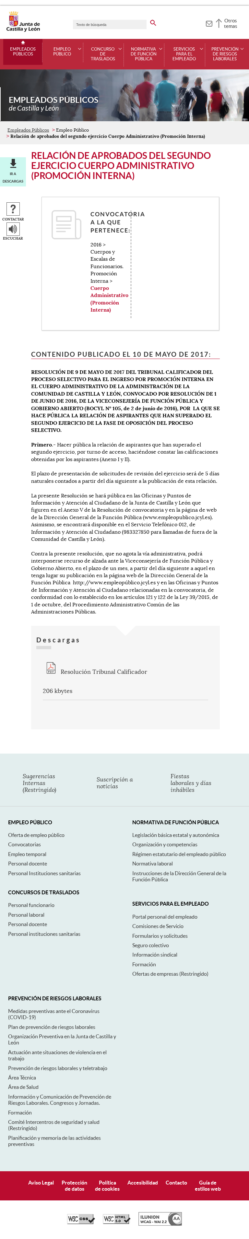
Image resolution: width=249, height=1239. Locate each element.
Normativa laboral (152, 863)
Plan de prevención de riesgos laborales (51, 1027)
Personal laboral (26, 915)
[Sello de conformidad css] (81, 1222)
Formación (144, 964)
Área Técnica (22, 1077)
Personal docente (27, 863)
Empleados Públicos (23, 51)
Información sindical (154, 955)
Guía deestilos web (208, 1186)
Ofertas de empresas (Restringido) (170, 974)
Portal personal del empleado (164, 917)
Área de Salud (23, 1087)
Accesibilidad (142, 1182)
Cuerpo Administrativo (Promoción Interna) (109, 299)
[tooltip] (209, 23)
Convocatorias (24, 844)
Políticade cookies (107, 1186)
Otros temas (230, 23)
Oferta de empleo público (36, 835)
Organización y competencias (164, 844)
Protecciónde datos (74, 1186)
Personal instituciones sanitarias (44, 934)
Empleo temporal (27, 854)
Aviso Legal (41, 1182)
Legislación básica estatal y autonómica (175, 835)
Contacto (176, 1182)
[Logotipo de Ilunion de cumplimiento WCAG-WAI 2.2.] (160, 1224)
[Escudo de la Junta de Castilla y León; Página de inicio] (23, 30)
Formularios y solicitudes (160, 936)
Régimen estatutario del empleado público (179, 854)
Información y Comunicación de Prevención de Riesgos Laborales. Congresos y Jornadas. (59, 1100)
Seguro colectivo (150, 945)
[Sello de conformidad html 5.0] (117, 1222)
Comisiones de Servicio (158, 926)
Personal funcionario (31, 905)
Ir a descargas (13, 177)
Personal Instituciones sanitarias (44, 873)
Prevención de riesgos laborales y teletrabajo (57, 1068)
